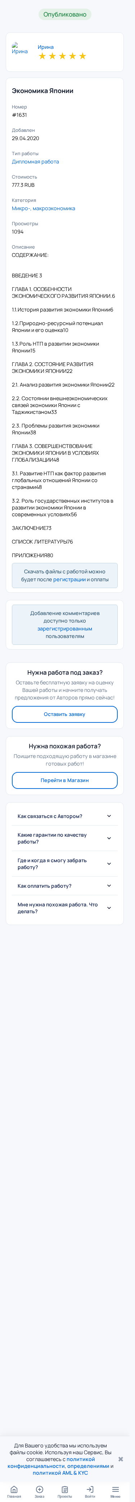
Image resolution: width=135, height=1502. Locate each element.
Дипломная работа (35, 161)
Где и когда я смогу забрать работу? (52, 863)
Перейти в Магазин (65, 780)
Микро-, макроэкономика (43, 208)
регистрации (69, 579)
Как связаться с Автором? (50, 816)
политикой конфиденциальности (51, 1462)
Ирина (46, 47)
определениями (88, 1465)
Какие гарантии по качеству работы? (52, 838)
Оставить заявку (64, 714)
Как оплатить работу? (45, 885)
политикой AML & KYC (60, 1472)
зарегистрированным (64, 628)
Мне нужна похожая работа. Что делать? (58, 908)
